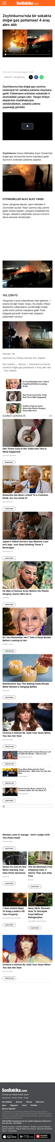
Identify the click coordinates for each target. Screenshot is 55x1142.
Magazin (14, 1105)
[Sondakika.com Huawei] (43, 1136)
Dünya (29, 1102)
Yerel (24, 1105)
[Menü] (4, 3)
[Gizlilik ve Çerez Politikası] (40, 1127)
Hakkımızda (6, 1098)
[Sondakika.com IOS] (10, 1136)
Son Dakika (7, 1102)
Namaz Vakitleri (9, 1109)
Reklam (14, 1098)
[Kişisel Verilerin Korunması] (26, 1129)
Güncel (19, 1102)
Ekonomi (40, 1102)
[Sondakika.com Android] (26, 1136)
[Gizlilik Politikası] (22, 1127)
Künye (26, 1098)
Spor (4, 1105)
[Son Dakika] (27, 3)
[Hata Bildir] (12, 1131)
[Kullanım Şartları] (8, 1127)
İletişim (20, 1098)
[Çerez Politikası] (8, 1129)
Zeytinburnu (9, 153)
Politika (34, 1105)
